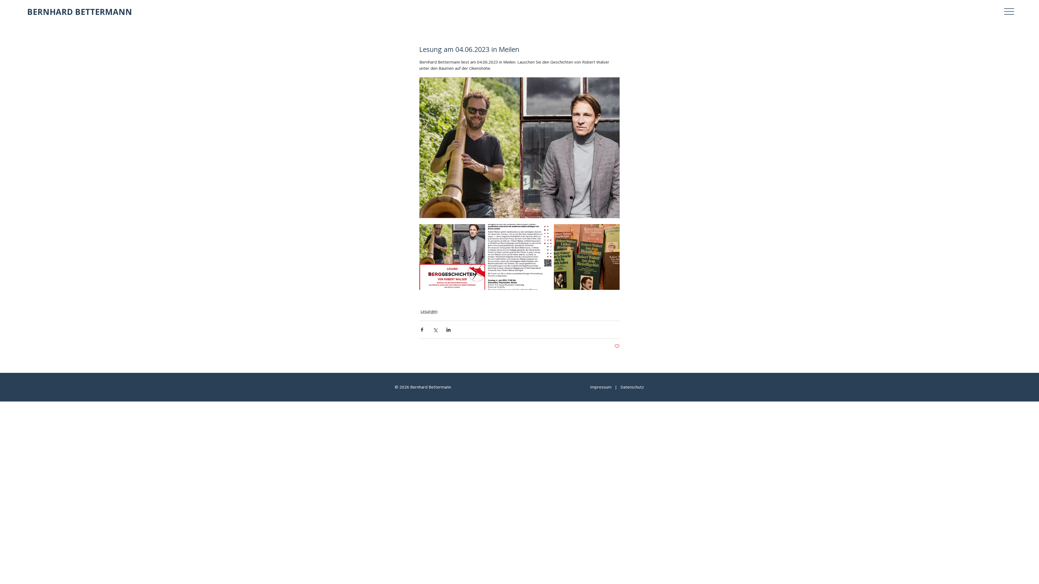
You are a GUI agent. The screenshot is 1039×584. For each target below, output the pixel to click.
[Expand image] (452, 257)
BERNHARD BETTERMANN (79, 11)
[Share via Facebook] (422, 329)
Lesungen (429, 311)
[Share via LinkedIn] (448, 329)
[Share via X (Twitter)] (435, 329)
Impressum (600, 387)
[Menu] (1009, 11)
